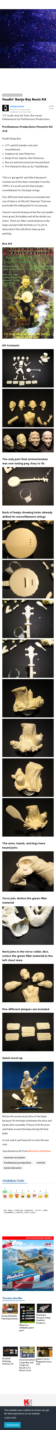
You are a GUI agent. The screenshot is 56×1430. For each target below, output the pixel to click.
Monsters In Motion (39, 1150)
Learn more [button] (10, 1417)
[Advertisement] (28, 38)
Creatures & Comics (12, 95)
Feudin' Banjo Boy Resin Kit (24, 99)
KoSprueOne (17, 106)
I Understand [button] (12, 1425)
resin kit (40, 1162)
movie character (13, 1167)
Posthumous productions (17, 1162)
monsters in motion (14, 1157)
